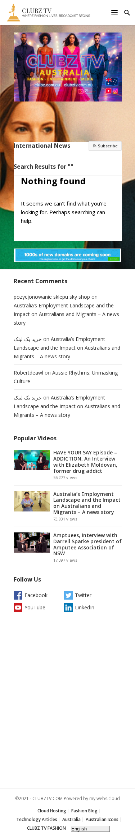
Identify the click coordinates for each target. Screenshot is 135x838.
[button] (115, 12)
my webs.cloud (104, 798)
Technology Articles (36, 819)
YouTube (34, 607)
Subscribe (107, 145)
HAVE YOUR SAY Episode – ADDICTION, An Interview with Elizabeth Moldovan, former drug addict (85, 461)
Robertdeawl (28, 372)
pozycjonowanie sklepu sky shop (52, 296)
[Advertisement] (68, 702)
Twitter (83, 595)
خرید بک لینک (28, 339)
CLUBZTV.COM (47, 798)
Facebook (36, 595)
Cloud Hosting (51, 811)
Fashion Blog (84, 811)
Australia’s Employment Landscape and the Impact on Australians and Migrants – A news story (66, 314)
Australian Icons (102, 819)
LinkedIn (84, 607)
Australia (71, 819)
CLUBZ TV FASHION (46, 828)
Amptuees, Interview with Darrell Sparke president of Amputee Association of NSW (87, 544)
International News (42, 146)
